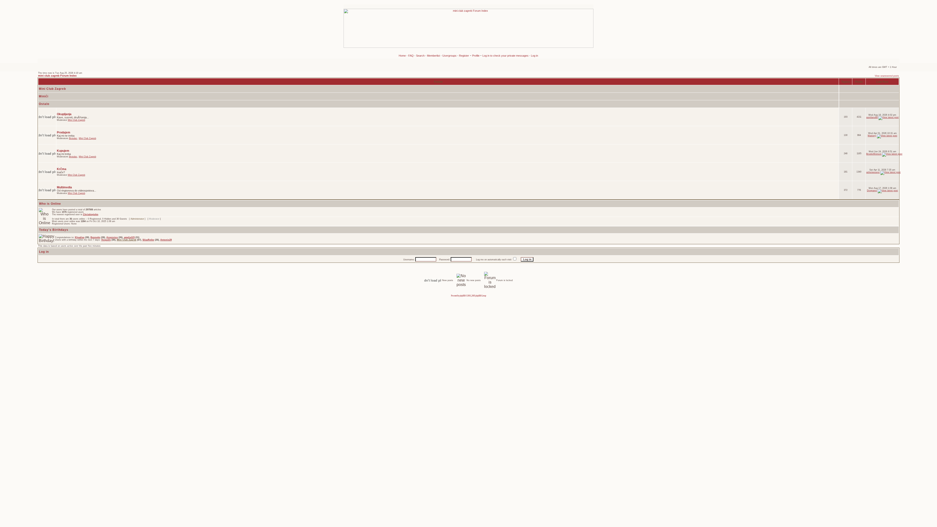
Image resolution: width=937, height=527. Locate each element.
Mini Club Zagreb (52, 89)
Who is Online (50, 203)
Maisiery (872, 135)
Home (402, 55)
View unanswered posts (887, 76)
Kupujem (63, 150)
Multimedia (64, 187)
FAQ (411, 55)
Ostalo (44, 104)
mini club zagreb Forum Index (57, 75)
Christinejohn (90, 214)
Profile (476, 55)
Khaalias (79, 237)
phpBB (462, 295)
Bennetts (95, 237)
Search (420, 55)
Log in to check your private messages (505, 55)
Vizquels (106, 240)
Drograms (872, 190)
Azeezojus (112, 237)
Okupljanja (64, 114)
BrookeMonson (873, 154)
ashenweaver (873, 172)
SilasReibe (148, 240)
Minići (43, 96)
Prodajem (63, 132)
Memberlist (433, 55)
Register (464, 55)
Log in (534, 55)
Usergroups (449, 55)
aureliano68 (872, 117)
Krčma (61, 169)
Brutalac (73, 138)
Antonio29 (166, 240)
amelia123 (129, 237)
